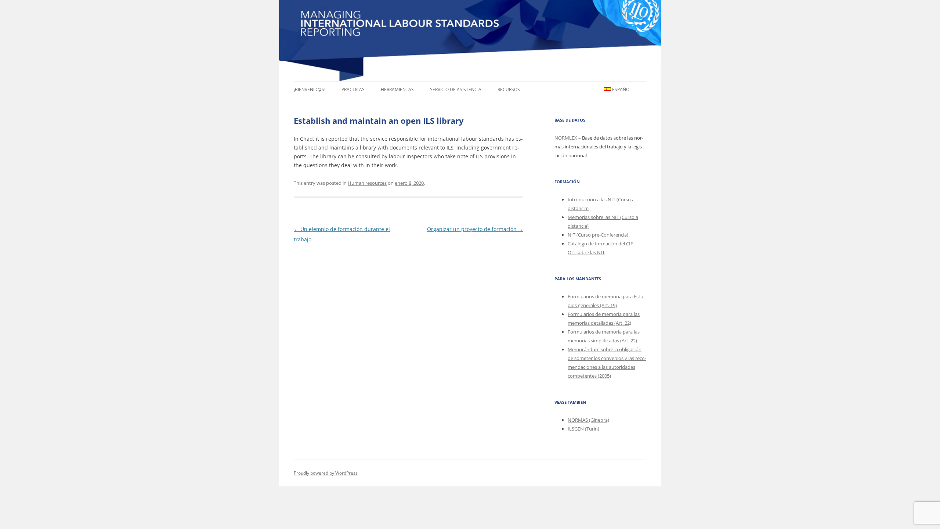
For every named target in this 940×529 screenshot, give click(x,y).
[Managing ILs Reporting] (470, 40)
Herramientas (397, 89)
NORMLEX (565, 137)
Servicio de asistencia (455, 89)
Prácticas (353, 89)
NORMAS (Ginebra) (588, 420)
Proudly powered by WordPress (326, 473)
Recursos (509, 89)
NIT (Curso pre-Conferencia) (598, 234)
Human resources (367, 183)
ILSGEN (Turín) (583, 428)
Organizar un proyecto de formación (475, 229)
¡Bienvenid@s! (309, 89)
